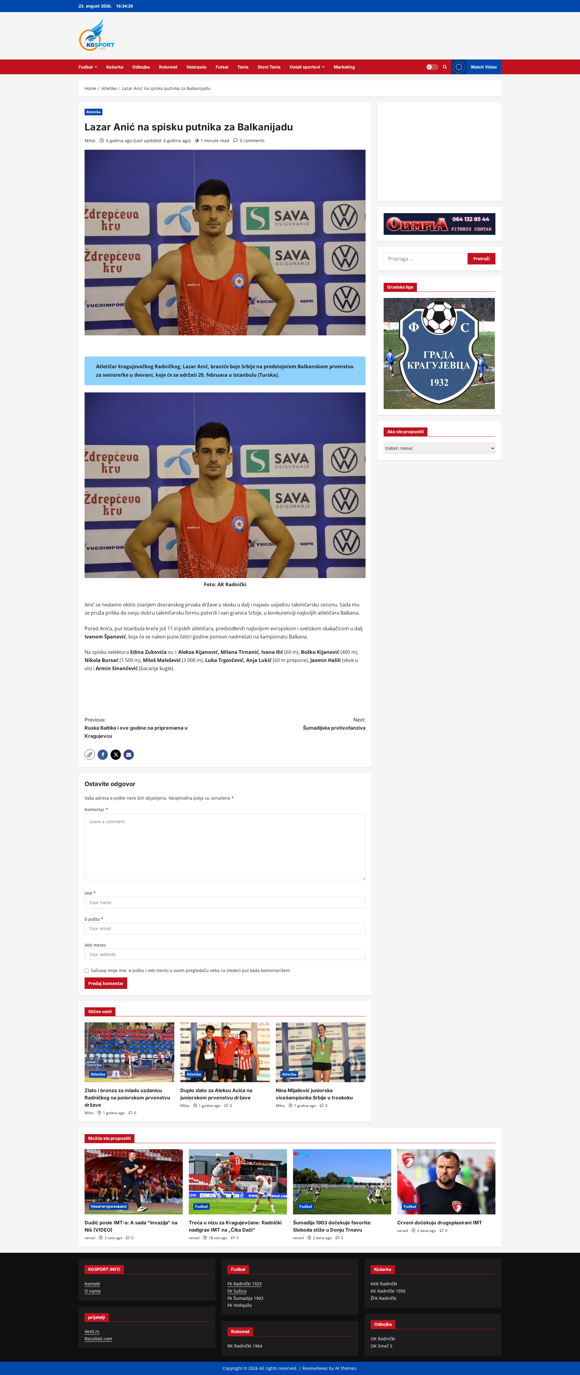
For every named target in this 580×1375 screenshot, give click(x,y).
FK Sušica (236, 1291)
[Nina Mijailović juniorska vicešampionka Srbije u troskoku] (321, 1052)
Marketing (344, 66)
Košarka (114, 66)
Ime (90, 893)
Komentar (96, 809)
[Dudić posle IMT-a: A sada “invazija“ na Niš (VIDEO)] (134, 1182)
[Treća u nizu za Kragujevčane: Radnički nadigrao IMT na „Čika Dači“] (238, 1182)
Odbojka (141, 66)
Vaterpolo (196, 66)
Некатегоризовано (109, 1206)
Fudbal (86, 66)
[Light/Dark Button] (432, 67)
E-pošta (94, 919)
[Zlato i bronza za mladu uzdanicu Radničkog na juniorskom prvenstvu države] (129, 1052)
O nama (93, 1291)
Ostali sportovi (305, 66)
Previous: (136, 728)
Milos (90, 140)
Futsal (222, 66)
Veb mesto (95, 945)
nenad (90, 1237)
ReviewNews (315, 1368)
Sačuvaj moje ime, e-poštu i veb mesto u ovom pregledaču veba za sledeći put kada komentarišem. (191, 970)
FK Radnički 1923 (244, 1284)
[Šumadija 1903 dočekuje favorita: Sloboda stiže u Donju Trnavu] (342, 1182)
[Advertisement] (225, 695)
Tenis (243, 66)
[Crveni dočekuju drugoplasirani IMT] (446, 1182)
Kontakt (92, 1284)
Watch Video (484, 66)
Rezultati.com (98, 1338)
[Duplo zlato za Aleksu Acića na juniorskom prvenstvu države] (225, 1052)
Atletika (93, 111)
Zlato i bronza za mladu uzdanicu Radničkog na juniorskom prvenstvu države (127, 1097)
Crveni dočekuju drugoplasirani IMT (439, 1223)
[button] (90, 754)
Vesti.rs (92, 1331)
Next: (334, 724)
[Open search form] (445, 67)
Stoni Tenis (269, 66)
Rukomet (168, 66)
